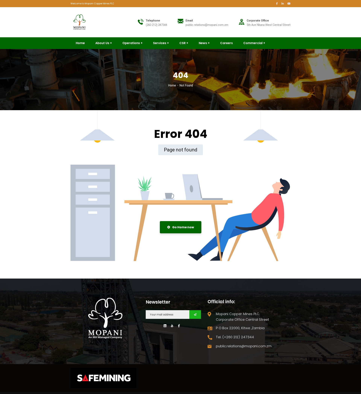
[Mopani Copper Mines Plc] (80, 22)
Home (172, 85)
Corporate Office (258, 20)
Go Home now (183, 227)
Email (189, 20)
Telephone (153, 20)
